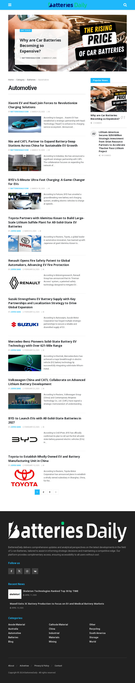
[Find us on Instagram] (27, 571)
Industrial (54, 633)
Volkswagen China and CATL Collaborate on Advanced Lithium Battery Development (46, 382)
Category (20, 80)
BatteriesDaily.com (31, 58)
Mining (52, 641)
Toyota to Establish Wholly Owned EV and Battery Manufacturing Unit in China (44, 459)
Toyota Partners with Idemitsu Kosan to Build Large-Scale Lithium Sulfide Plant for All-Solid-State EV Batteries (46, 222)
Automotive (43, 80)
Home (11, 80)
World (92, 641)
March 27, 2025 (49, 58)
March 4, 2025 (30, 231)
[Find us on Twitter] (19, 571)
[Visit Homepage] (67, 5)
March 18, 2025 (38, 188)
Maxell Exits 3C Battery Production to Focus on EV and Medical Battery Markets (57, 603)
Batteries (26, 30)
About (11, 665)
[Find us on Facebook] (11, 571)
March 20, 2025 (38, 112)
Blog (10, 641)
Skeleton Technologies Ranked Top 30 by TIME (50, 591)
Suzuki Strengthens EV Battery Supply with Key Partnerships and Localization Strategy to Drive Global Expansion (42, 303)
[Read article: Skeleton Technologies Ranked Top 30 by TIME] (14, 594)
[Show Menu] (9, 5)
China (52, 629)
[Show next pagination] (56, 492)
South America (97, 633)
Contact (58, 665)
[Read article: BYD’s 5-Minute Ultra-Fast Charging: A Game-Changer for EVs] (24, 201)
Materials (54, 637)
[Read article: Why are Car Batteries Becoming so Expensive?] (109, 99)
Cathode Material (58, 624)
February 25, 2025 (32, 389)
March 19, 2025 (38, 150)
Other (92, 624)
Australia (13, 629)
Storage (93, 637)
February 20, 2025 (32, 427)
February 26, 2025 (32, 269)
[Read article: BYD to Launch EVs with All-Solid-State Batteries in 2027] (24, 439)
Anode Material (16, 624)
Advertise (24, 665)
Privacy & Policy (41, 665)
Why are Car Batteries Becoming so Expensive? (40, 45)
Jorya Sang (16, 231)
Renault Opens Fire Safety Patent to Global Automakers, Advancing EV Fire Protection (39, 263)
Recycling (94, 629)
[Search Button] (125, 5)
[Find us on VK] (35, 571)
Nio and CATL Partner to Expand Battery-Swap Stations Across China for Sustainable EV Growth (43, 143)
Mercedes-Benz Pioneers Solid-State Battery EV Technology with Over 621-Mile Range (42, 343)
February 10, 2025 (32, 465)
